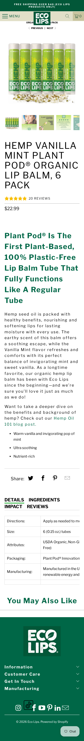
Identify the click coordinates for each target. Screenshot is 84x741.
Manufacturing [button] (21, 688)
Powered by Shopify (54, 721)
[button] (67, 16)
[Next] (75, 70)
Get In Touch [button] (19, 681)
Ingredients (44, 500)
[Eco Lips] (42, 16)
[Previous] (8, 70)
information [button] (18, 667)
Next (50, 28)
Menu (14, 16)
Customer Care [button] (22, 674)
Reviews (37, 506)
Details (14, 500)
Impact (13, 506)
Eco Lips (33, 721)
